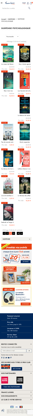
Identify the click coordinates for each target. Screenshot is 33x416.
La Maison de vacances (25, 115)
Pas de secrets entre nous (9, 142)
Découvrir (17, 369)
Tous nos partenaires (11, 387)
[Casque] (16, 296)
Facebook (2, 358)
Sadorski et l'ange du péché (10, 222)
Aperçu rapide (6, 59)
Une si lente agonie (25, 64)
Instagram (4, 358)
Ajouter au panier (10, 59)
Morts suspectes (25, 142)
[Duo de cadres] (16, 275)
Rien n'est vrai (8, 91)
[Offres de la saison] (16, 254)
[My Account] (28, 3)
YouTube (9, 358)
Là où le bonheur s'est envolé (10, 196)
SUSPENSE (6, 239)
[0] (31, 3)
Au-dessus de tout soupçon (9, 169)
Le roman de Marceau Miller (10, 64)
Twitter (6, 358)
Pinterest (11, 358)
